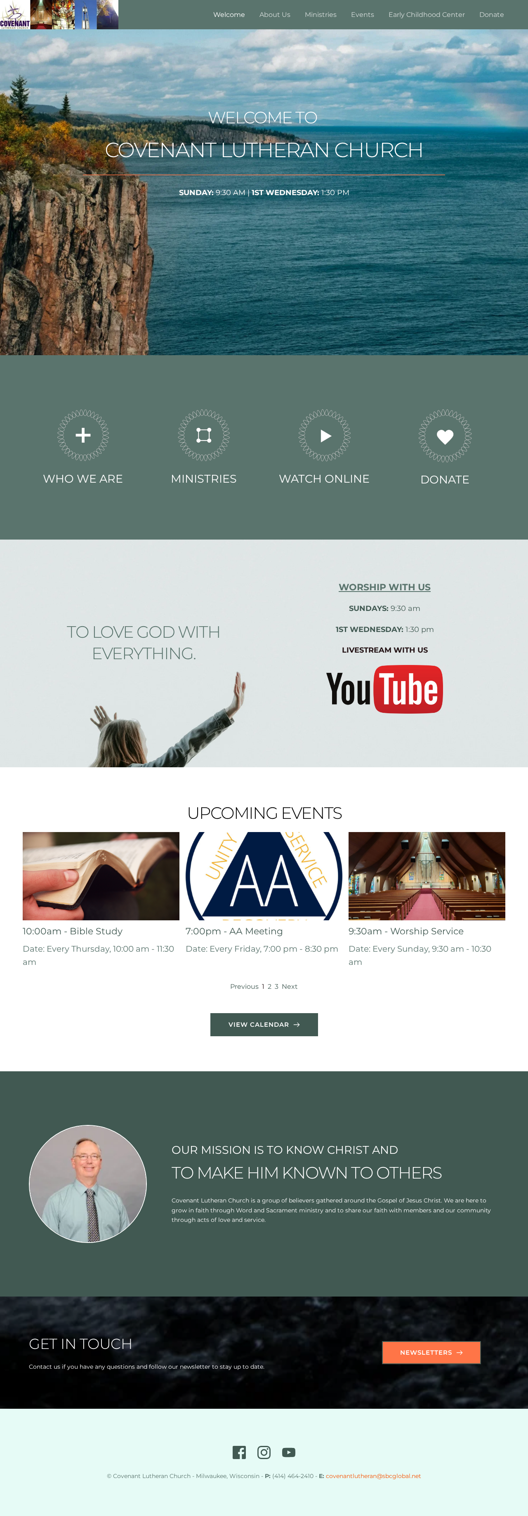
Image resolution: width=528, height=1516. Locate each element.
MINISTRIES (204, 479)
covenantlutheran (351, 1476)
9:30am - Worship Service (406, 931)
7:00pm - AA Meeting (234, 931)
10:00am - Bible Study (73, 931)
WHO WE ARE (83, 479)
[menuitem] (229, 15)
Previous (244, 986)
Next (290, 986)
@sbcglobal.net (399, 1476)
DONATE (444, 479)
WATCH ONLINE (324, 479)
